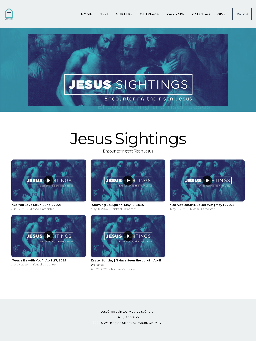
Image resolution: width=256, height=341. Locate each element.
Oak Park (176, 14)
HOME (87, 14)
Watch (242, 14)
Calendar (201, 14)
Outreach (150, 14)
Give (221, 14)
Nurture (124, 14)
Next (104, 14)
